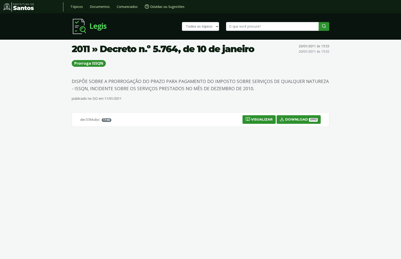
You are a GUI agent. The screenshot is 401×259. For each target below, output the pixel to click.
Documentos (100, 6)
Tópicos (76, 6)
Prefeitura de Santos (33, 7)
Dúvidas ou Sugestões (166, 6)
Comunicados (127, 6)
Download (300, 119)
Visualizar (261, 119)
